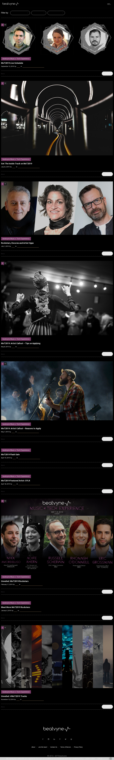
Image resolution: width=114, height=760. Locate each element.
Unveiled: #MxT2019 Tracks (14, 696)
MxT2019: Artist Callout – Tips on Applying (20, 343)
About (33, 747)
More (3, 74)
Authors (52, 13)
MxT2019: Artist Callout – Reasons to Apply (21, 428)
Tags (35, 13)
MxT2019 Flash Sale (10, 454)
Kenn (18, 66)
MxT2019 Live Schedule (12, 63)
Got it (99, 758)
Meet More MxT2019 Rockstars (15, 607)
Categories (16, 13)
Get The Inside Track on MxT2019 (16, 163)
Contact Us (53, 747)
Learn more (90, 758)
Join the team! (42, 747)
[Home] (10, 5)
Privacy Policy (78, 747)
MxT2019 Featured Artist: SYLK (15, 480)
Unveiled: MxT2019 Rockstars (14, 581)
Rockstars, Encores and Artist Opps (17, 243)
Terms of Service (65, 747)
